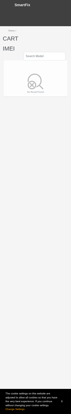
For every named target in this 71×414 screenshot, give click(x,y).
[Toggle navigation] (6, 5)
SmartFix (22, 5)
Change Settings (15, 409)
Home (11, 30)
